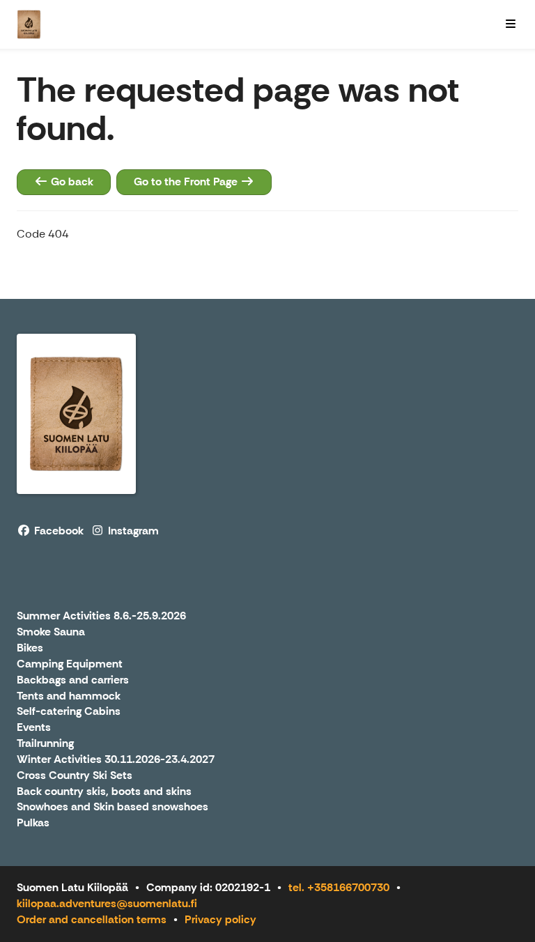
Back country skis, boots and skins (104, 791)
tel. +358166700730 (338, 887)
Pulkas (33, 823)
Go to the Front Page (187, 181)
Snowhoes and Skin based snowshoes (112, 807)
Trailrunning (45, 743)
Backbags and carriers (73, 680)
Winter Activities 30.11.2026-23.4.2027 (116, 759)
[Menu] (510, 24)
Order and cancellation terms (91, 919)
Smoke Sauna (51, 632)
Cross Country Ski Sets (74, 775)
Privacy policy (220, 919)
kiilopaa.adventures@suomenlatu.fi (107, 903)
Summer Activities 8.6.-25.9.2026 (101, 616)
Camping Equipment (70, 664)
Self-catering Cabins (69, 711)
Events (34, 727)
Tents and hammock (69, 696)
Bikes (30, 648)
